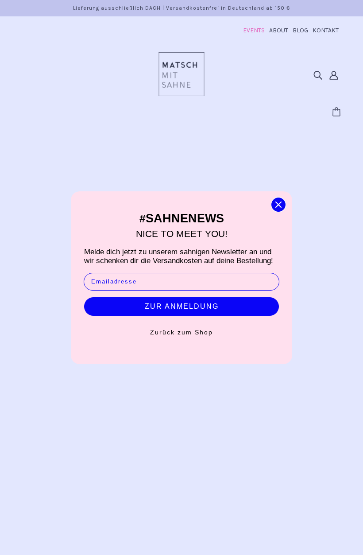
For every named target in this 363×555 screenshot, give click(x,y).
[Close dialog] (278, 204)
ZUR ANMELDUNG (182, 306)
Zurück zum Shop (181, 332)
